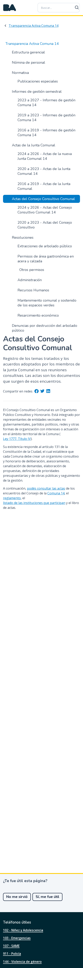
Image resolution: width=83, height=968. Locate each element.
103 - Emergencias (17, 938)
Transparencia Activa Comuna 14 (33, 25)
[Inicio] (9, 7)
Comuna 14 (55, 493)
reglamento (12, 498)
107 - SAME (11, 946)
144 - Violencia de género (22, 961)
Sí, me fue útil (47, 896)
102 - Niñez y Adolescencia (23, 930)
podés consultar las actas (46, 488)
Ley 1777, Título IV (17, 439)
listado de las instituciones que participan (34, 503)
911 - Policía (12, 953)
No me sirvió (17, 896)
